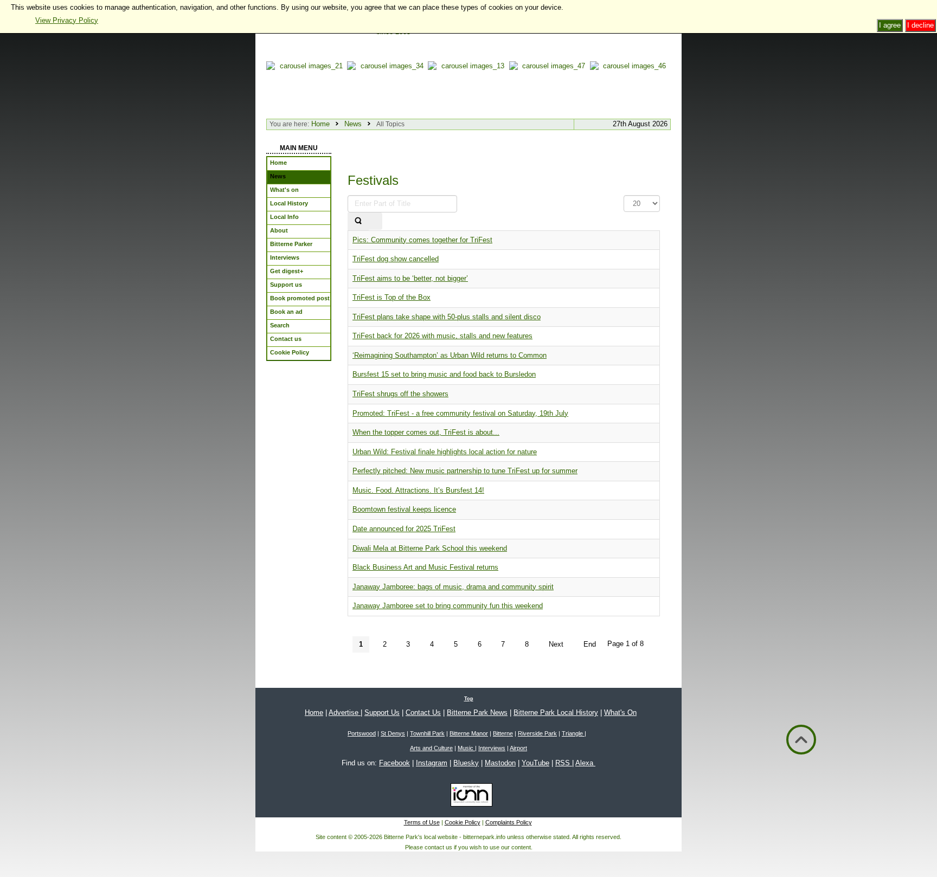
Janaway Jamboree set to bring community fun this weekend (447, 606)
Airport (518, 748)
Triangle (573, 733)
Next (556, 644)
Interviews (491, 748)
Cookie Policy (462, 822)
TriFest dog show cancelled (395, 259)
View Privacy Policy (66, 20)
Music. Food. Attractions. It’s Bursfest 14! (418, 490)
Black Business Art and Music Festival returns (425, 567)
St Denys (393, 733)
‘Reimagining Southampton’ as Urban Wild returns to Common (449, 355)
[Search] (358, 221)
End (589, 644)
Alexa (585, 763)
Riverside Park (537, 733)
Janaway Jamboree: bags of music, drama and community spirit (453, 587)
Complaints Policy (508, 822)
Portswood (362, 733)
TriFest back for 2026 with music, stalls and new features (442, 336)
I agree (890, 25)
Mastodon (500, 763)
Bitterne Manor (469, 733)
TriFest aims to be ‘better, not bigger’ (410, 278)
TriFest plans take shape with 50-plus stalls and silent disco (446, 317)
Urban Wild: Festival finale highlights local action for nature (444, 452)
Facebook (394, 763)
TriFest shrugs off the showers (400, 394)
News (353, 124)
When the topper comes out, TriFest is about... (425, 432)
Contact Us (423, 712)
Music (466, 748)
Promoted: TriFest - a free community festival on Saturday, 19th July (460, 413)
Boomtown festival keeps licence (404, 509)
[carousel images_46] (630, 87)
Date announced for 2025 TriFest (403, 529)
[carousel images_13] (468, 87)
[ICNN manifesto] (468, 797)
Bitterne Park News (477, 712)
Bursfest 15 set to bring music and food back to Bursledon (444, 374)
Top (468, 698)
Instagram (431, 763)
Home (320, 124)
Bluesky (466, 763)
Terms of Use (422, 822)
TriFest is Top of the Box (391, 297)
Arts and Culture (431, 748)
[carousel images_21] (306, 87)
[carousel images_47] (549, 87)
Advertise (345, 712)
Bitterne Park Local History (556, 712)
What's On (620, 712)
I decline (920, 25)
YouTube (535, 763)
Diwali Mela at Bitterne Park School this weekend (429, 548)
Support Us (382, 712)
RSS (563, 763)
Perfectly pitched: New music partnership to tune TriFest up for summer (464, 471)
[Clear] (375, 221)
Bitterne (503, 733)
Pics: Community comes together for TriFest (422, 240)
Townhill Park (427, 733)
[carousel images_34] (387, 87)
